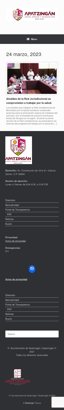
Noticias (9, 219)
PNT (9, 214)
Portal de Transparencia (17, 209)
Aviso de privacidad (15, 241)
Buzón (8, 223)
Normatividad (12, 205)
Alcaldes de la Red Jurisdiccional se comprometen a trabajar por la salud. (29, 101)
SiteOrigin (29, 402)
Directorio (10, 200)
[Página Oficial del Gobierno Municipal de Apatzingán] (32, 14)
